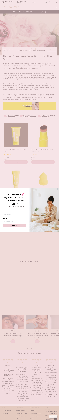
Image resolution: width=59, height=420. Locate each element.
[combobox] (38, 2)
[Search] (46, 2)
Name (5, 212)
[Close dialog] (57, 189)
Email (5, 218)
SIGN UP (14, 225)
